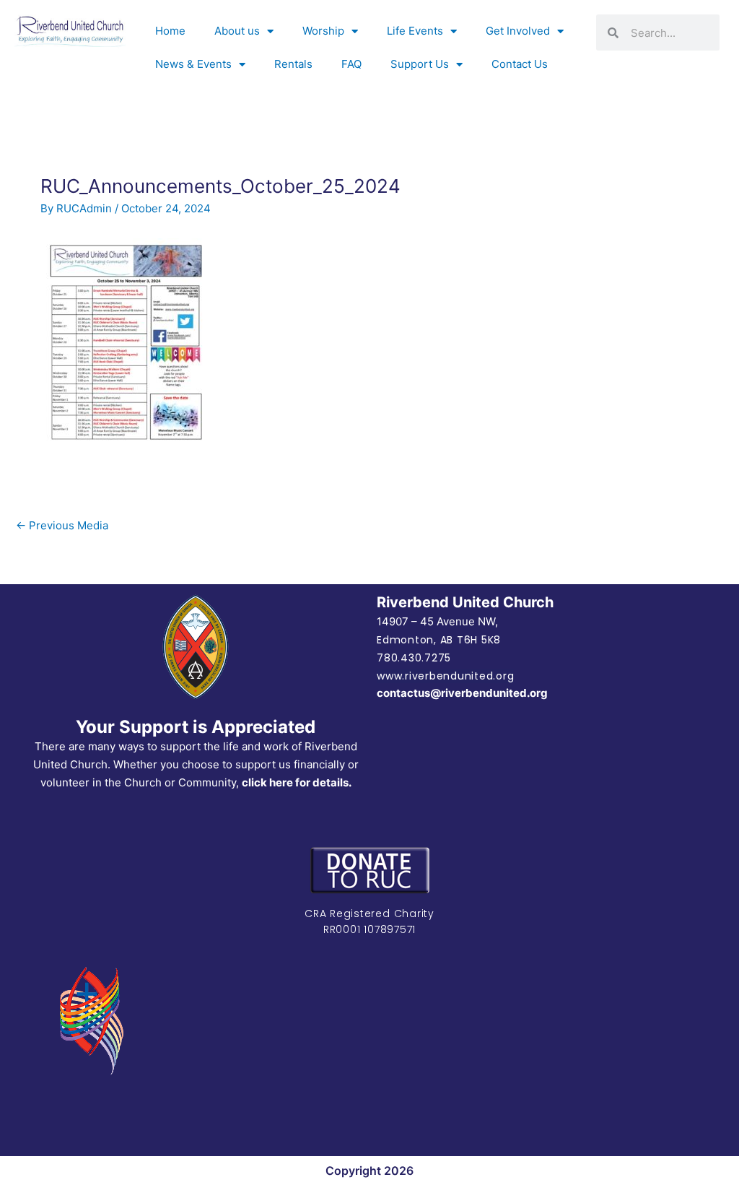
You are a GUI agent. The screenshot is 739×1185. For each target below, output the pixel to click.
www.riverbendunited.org (445, 676)
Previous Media (62, 525)
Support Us (419, 64)
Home (170, 31)
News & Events (193, 64)
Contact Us (519, 64)
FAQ (351, 64)
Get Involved (518, 31)
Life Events (415, 31)
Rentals (293, 64)
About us (237, 31)
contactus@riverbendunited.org (462, 693)
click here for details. (296, 782)
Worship (323, 31)
